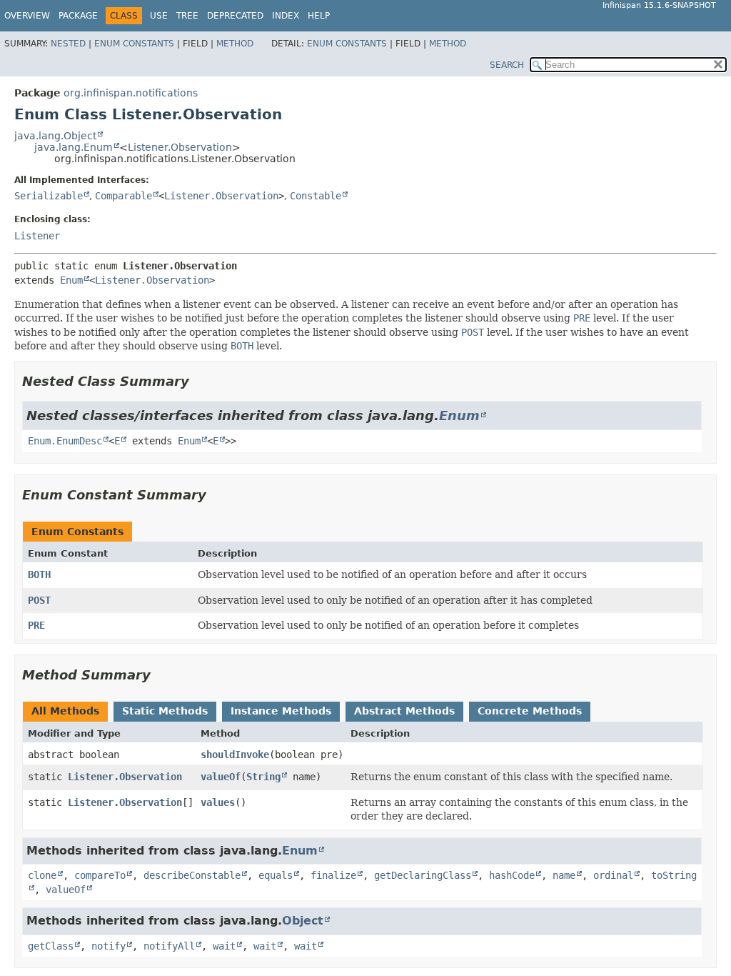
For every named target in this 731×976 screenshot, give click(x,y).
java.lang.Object (55, 135)
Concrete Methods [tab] (530, 711)
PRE (36, 625)
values (218, 802)
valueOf (221, 776)
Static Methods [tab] (165, 711)
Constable (315, 195)
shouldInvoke (235, 754)
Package (78, 16)
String (263, 776)
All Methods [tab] (65, 711)
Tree (187, 16)
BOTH (39, 574)
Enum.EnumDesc (65, 441)
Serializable (48, 195)
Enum (71, 280)
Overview (27, 16)
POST (39, 600)
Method (234, 44)
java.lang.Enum (73, 147)
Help (319, 16)
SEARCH (507, 65)
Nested (68, 44)
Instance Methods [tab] (281, 711)
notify (108, 946)
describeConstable (192, 875)
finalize (333, 875)
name (564, 875)
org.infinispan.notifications (131, 93)
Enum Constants (134, 44)
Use (159, 16)
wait (224, 946)
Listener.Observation (180, 147)
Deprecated (235, 16)
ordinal (613, 875)
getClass (51, 946)
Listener (37, 235)
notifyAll (169, 946)
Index (285, 16)
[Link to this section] (199, 381)
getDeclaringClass (422, 875)
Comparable (123, 195)
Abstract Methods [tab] (404, 711)
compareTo (100, 875)
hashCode (512, 875)
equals (275, 875)
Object (302, 920)
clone (42, 875)
